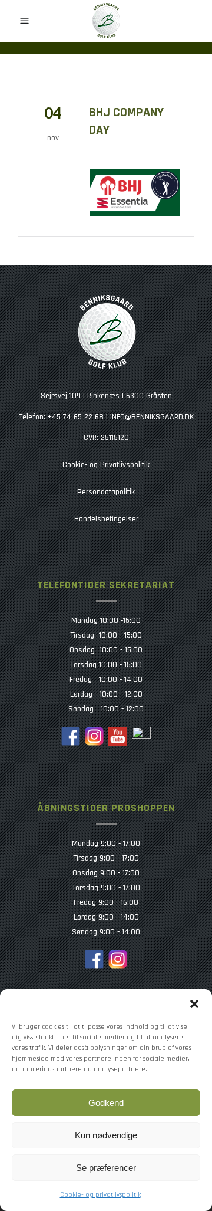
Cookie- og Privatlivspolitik (106, 465)
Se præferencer (106, 1168)
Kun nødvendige (106, 1135)
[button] (194, 1004)
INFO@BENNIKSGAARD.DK (152, 417)
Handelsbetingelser (106, 519)
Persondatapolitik (106, 492)
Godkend (106, 1103)
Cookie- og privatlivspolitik (100, 1194)
